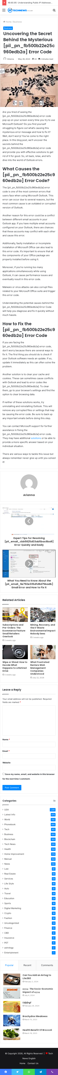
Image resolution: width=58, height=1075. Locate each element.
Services (8, 878)
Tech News (9, 844)
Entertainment (11, 952)
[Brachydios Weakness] (11, 1020)
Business (17, 21)
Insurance (9, 938)
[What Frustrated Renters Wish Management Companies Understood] (43, 652)
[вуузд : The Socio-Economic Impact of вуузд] (11, 993)
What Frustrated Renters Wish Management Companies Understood (39, 668)
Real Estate (10, 873)
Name (6, 739)
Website (6, 762)
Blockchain (9, 839)
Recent (27, 965)
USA (6, 809)
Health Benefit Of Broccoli (37, 1030)
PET (6, 943)
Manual (8, 859)
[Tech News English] (20, 10)
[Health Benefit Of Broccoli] (11, 1034)
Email (6, 751)
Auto (6, 888)
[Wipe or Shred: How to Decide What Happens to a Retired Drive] (15, 652)
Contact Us (33, 1063)
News (7, 864)
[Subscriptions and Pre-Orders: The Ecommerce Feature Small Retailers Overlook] (15, 615)
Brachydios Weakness (35, 1016)
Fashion (8, 918)
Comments (47, 965)
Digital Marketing (12, 908)
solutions (36, 438)
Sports (7, 903)
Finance (8, 928)
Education (9, 898)
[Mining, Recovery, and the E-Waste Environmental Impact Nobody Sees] (43, 615)
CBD (6, 933)
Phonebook (9, 824)
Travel (7, 893)
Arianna (10, 59)
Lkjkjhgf (27, 1002)
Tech (6, 829)
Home (8, 21)
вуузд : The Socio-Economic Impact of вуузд (38, 990)
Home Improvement (14, 854)
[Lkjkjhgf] (11, 1007)
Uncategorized (11, 923)
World (7, 819)
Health (7, 849)
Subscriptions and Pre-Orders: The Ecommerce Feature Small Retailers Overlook (13, 630)
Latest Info (9, 814)
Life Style (9, 883)
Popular (9, 965)
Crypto (7, 913)
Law (6, 869)
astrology (9, 947)
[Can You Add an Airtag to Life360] (11, 979)
